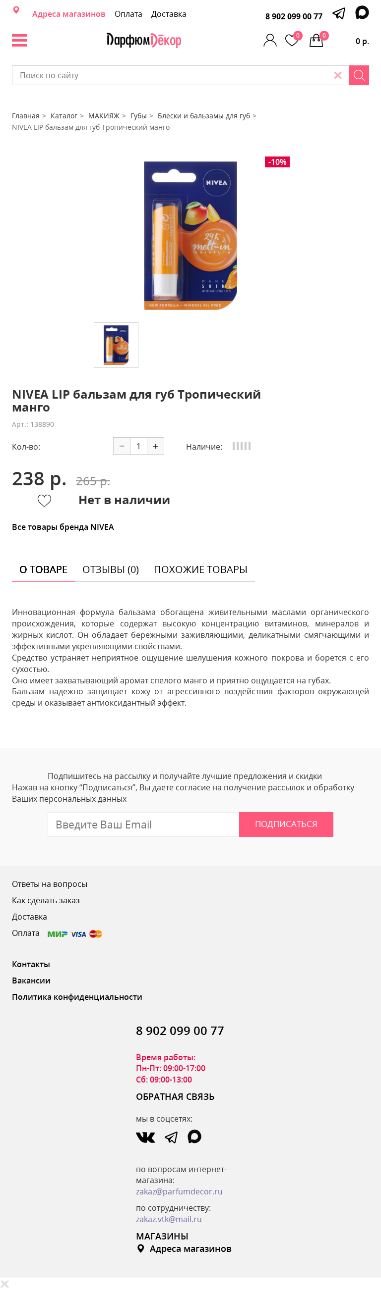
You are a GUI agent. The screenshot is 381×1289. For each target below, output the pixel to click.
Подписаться (286, 823)
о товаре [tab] (43, 569)
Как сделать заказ (46, 900)
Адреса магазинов (69, 13)
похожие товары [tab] (201, 569)
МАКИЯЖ (104, 115)
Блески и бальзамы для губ (204, 115)
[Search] (359, 75)
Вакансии (31, 980)
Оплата (128, 13)
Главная (26, 115)
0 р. (345, 39)
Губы (138, 115)
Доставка (169, 13)
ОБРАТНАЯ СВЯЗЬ (175, 1096)
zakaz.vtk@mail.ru (169, 1219)
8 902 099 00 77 (293, 16)
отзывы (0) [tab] (110, 569)
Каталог (64, 115)
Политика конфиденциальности (77, 996)
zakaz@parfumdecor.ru (179, 1191)
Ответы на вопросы (49, 883)
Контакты (31, 964)
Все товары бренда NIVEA (63, 526)
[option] (190, 235)
